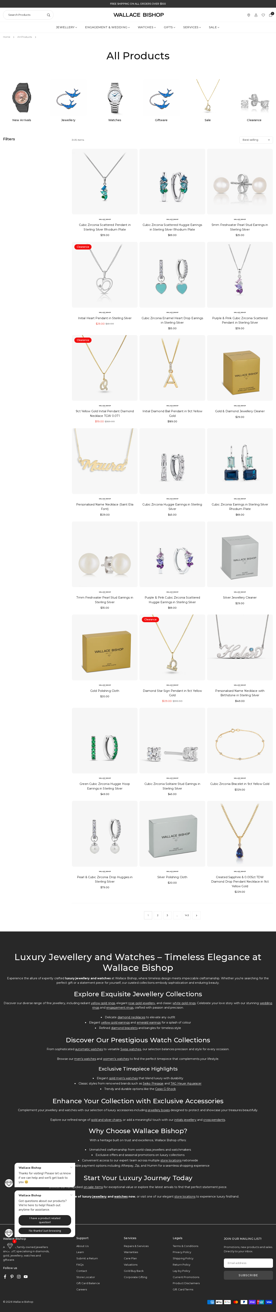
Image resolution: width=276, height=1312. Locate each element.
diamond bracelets (124, 1028)
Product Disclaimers (186, 1283)
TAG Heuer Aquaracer (186, 1083)
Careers (81, 1289)
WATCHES (145, 27)
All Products (24, 36)
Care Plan (130, 1258)
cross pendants (214, 1120)
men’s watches (85, 1059)
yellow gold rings (103, 1003)
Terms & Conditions (185, 1246)
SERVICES (190, 27)
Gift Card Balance (88, 1283)
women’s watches (116, 1059)
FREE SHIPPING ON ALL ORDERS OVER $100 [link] (138, 3)
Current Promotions (186, 1277)
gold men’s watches (123, 1078)
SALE (213, 27)
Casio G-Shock (165, 1089)
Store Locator (85, 1277)
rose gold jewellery (141, 1003)
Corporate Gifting (135, 1277)
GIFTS (168, 27)
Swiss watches (130, 1049)
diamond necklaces (131, 1017)
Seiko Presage (153, 1083)
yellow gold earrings (115, 1022)
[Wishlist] (263, 15)
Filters (9, 139)
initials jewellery (185, 1120)
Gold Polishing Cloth (104, 691)
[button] (10, 1245)
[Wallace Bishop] (138, 14)
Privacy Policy (182, 1252)
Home (6, 36)
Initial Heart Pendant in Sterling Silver (105, 318)
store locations (170, 1160)
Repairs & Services (136, 1246)
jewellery (99, 1196)
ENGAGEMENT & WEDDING (106, 27)
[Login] (256, 15)
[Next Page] (197, 915)
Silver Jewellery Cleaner (240, 597)
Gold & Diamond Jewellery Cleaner (240, 411)
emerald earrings (149, 1022)
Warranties (131, 1252)
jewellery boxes (159, 1110)
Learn (80, 1252)
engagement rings (119, 1007)
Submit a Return (87, 1258)
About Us (82, 1246)
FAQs (79, 1264)
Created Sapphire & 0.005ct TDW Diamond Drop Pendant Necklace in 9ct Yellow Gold (240, 881)
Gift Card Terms (183, 1289)
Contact (81, 1270)
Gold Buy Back (134, 1270)
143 (187, 915)
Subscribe (248, 1275)
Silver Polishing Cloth (172, 877)
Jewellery (65, 27)
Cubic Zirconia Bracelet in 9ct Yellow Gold (239, 784)
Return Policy (182, 1264)
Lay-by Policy (181, 1270)
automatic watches (89, 1049)
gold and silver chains (106, 1120)
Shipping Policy (183, 1258)
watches (121, 1196)
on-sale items (93, 1187)
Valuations (130, 1264)
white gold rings (184, 1003)
